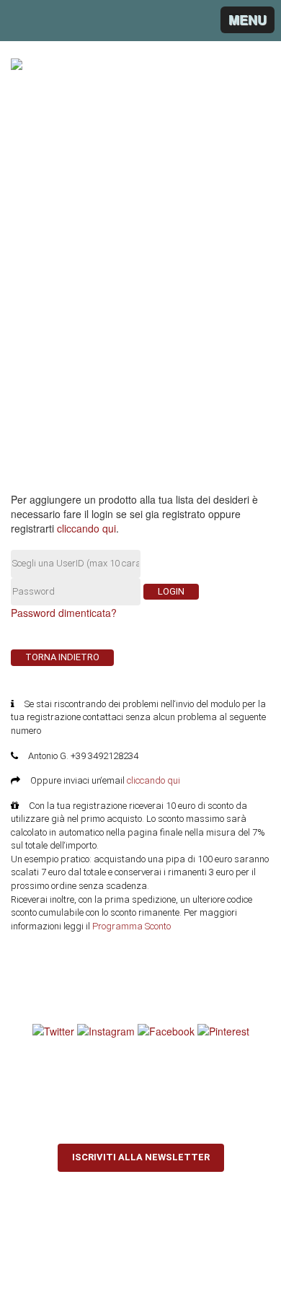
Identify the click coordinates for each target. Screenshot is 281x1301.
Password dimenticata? (64, 612)
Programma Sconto (131, 926)
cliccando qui (86, 528)
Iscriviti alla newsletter (141, 1157)
